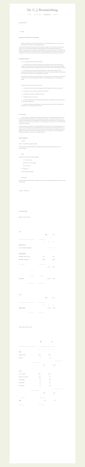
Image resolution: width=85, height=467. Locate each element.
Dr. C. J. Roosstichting (42, 10)
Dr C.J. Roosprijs (37, 14)
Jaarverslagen (47, 14)
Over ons (29, 14)
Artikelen (55, 14)
